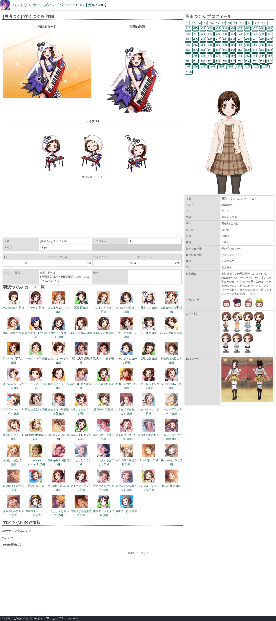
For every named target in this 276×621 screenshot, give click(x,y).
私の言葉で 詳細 (171, 485)
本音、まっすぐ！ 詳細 (81, 411)
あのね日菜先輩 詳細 (81, 385)
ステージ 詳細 (36, 307)
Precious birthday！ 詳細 (36, 462)
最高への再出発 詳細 (171, 462)
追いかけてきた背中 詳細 (13, 487)
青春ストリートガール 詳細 (35, 513)
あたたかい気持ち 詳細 (126, 309)
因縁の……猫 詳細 (104, 358)
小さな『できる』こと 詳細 (126, 411)
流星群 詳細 (81, 307)
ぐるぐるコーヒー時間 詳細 (171, 436)
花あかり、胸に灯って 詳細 (126, 436)
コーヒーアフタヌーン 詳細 (171, 411)
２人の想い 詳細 (148, 460)
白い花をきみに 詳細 (58, 436)
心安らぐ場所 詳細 (171, 333)
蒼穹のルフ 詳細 (103, 409)
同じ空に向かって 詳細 (171, 385)
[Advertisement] (92, 207)
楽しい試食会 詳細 (81, 333)
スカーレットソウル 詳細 (148, 385)
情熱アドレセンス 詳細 (81, 436)
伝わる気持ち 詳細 (104, 383)
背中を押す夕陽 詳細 (58, 462)
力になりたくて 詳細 (81, 462)
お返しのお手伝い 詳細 (126, 385)
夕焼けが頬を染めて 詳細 (81, 513)
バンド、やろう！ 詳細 (103, 309)
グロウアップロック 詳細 (58, 335)
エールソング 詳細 (36, 358)
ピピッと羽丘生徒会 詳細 (103, 487)
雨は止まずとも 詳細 (149, 436)
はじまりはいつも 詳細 (58, 309)
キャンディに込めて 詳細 (126, 360)
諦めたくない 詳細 (36, 409)
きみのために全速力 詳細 (13, 513)
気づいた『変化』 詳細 (13, 360)
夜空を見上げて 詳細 (36, 335)
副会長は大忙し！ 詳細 (171, 360)
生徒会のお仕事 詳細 (171, 309)
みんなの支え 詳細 (13, 307)
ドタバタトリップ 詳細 (148, 411)
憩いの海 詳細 (36, 485)
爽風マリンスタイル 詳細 (103, 513)
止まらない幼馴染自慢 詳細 (58, 411)
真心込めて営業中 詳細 (103, 436)
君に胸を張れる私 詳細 (58, 487)
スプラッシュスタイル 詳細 (13, 411)
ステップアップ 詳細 (36, 385)
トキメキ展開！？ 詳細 (126, 335)
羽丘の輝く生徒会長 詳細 (126, 462)
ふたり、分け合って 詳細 (58, 513)
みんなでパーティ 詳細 (58, 360)
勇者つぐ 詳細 (148, 307)
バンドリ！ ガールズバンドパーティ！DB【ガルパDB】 (60, 5)
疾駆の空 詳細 (148, 358)
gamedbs (73, 618)
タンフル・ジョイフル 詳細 (148, 487)
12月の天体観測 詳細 (81, 360)
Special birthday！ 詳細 (36, 436)
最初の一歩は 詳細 (126, 511)
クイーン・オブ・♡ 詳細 (81, 487)
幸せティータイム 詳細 (58, 385)
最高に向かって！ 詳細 (13, 436)
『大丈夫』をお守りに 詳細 (103, 462)
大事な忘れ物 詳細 (104, 333)
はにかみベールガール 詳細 (13, 385)
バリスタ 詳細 (148, 333)
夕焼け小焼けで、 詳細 (13, 462)
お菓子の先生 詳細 (13, 333)
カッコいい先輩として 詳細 (126, 487)
